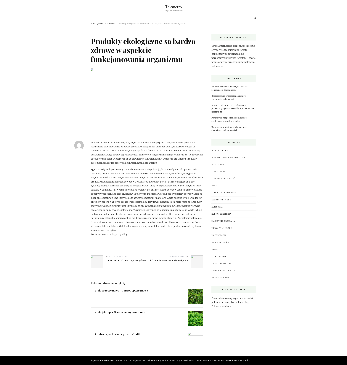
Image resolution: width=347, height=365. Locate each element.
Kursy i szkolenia (221, 214)
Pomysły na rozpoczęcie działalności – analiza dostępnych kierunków (230, 119)
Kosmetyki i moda (221, 200)
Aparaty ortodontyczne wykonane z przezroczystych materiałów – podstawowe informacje (232, 108)
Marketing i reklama (223, 221)
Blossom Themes (194, 360)
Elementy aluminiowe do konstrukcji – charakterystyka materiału (230, 129)
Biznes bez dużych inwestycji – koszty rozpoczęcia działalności (229, 88)
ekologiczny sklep (118, 234)
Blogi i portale (219, 150)
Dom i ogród (218, 164)
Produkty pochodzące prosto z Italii (117, 334)
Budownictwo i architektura (228, 157)
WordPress (223, 360)
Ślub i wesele (218, 256)
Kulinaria (217, 207)
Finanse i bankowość (223, 178)
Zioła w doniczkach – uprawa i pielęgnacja (121, 290)
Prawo (215, 249)
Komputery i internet (223, 193)
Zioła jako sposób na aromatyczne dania (120, 312)
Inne (214, 186)
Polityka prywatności (239, 360)
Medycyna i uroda (221, 228)
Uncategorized (220, 278)
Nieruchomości (220, 242)
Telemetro (173, 6)
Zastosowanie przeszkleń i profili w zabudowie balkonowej (228, 97)
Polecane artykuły (221, 306)
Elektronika (218, 171)
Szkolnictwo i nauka (223, 271)
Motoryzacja (218, 235)
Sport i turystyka (221, 264)
